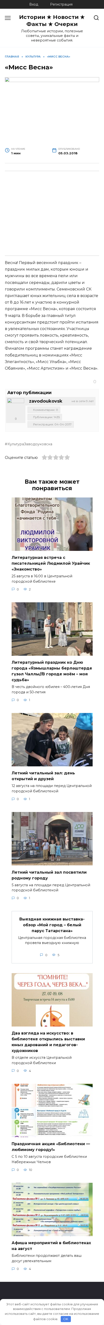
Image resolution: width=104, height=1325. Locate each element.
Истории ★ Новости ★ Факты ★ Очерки (52, 20)
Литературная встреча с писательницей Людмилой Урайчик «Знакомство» (51, 563)
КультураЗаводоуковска (29, 444)
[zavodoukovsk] (15, 406)
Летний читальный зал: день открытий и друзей (43, 776)
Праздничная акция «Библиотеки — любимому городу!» (51, 1147)
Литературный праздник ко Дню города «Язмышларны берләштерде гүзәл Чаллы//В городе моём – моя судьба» (52, 671)
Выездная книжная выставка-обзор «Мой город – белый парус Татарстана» (52, 925)
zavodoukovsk (45, 401)
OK (65, 1319)
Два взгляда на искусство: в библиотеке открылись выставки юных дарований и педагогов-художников (48, 1042)
